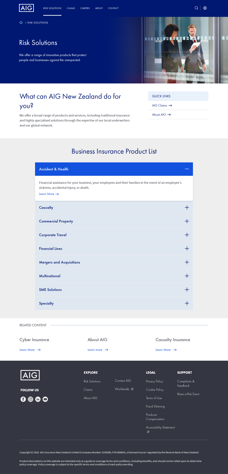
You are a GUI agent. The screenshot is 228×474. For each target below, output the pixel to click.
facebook (23, 399)
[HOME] (21, 23)
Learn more (95, 349)
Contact (113, 8)
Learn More (46, 194)
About (99, 8)
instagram (30, 399)
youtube (45, 399)
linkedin (38, 399)
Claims (71, 8)
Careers (85, 8)
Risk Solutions (52, 8)
